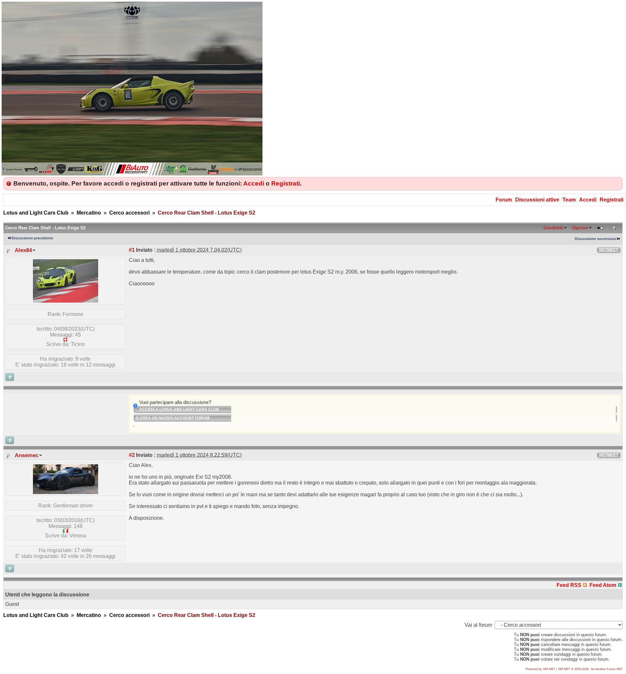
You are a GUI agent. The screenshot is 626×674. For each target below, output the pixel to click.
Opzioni (580, 227)
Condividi (553, 227)
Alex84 (23, 250)
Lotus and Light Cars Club (35, 213)
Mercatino (89, 213)
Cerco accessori (129, 213)
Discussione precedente (32, 238)
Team (569, 199)
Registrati (285, 183)
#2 (132, 455)
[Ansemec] (65, 492)
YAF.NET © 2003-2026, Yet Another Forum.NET (590, 669)
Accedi (253, 183)
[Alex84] (65, 301)
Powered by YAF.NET (540, 669)
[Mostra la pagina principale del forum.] (132, 173)
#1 (132, 250)
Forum (504, 199)
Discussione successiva (595, 239)
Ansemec (26, 455)
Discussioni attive (537, 199)
